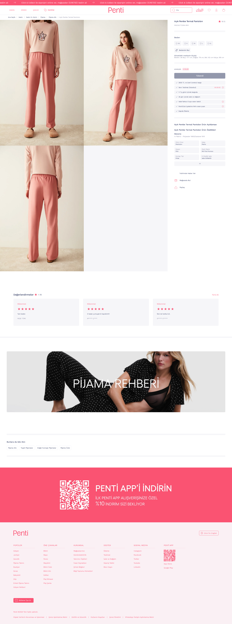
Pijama (43, 17)
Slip (15, 579)
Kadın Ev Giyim (31, 17)
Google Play (168, 568)
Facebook (137, 555)
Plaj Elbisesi (48, 579)
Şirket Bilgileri (79, 567)
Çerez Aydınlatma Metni (58, 617)
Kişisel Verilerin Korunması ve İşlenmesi (28, 617)
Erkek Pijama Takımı (21, 583)
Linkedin (137, 567)
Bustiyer (16, 567)
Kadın (12, 10)
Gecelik (16, 559)
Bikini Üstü (48, 567)
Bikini (46, 551)
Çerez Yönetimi (115, 617)
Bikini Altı (47, 571)
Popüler (17, 545)
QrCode (169, 555)
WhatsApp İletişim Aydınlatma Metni (139, 617)
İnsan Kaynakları (80, 563)
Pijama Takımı (18, 563)
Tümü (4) (215, 295)
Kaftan (46, 575)
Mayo (46, 555)
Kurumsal (79, 545)
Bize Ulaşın (108, 567)
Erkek (24, 10)
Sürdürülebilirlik (80, 555)
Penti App (168, 545)
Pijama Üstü (65, 448)
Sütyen (16, 551)
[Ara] (173, 10)
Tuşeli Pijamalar (27, 448)
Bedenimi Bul (184, 50)
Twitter (136, 559)
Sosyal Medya (141, 545)
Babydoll (16, 575)
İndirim (51, 10)
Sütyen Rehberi (19, 587)
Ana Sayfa (11, 17)
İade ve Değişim (110, 559)
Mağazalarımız (79, 551)
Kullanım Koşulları (98, 617)
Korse (15, 571)
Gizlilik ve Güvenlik (79, 617)
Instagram (138, 551)
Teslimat (107, 555)
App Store (168, 564)
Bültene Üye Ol (25, 600)
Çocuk (36, 10)
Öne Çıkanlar (50, 545)
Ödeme (106, 551)
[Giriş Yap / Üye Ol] (216, 10)
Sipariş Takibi (109, 563)
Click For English (210, 533)
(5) (223, 21)
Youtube (137, 563)
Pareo (46, 559)
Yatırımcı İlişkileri (80, 559)
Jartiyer (16, 555)
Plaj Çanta (47, 583)
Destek (107, 545)
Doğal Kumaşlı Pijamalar (46, 448)
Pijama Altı (52, 17)
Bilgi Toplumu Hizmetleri (83, 571)
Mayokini (47, 563)
